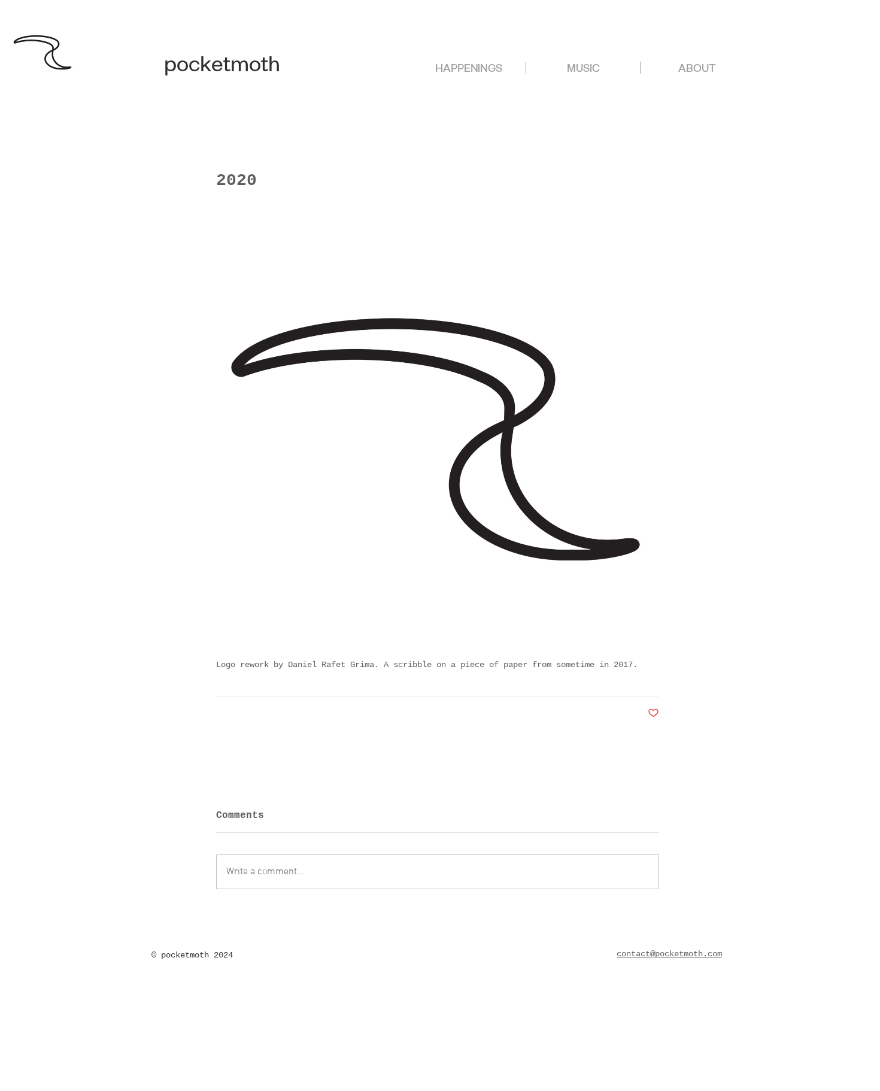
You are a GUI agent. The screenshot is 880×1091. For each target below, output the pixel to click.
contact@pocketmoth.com (669, 954)
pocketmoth (222, 68)
